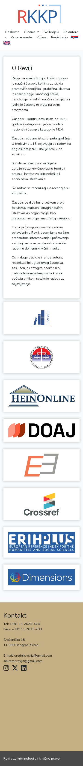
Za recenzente (21, 37)
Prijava (42, 37)
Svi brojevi (51, 32)
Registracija (59, 37)
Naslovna (12, 32)
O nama (30, 32)
